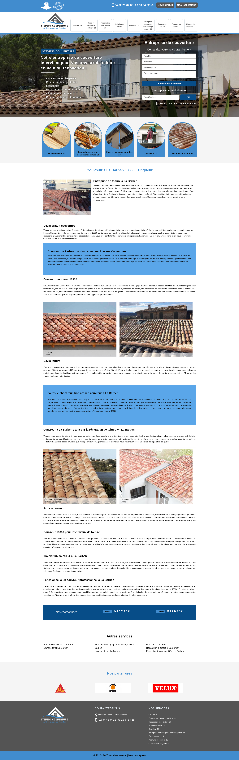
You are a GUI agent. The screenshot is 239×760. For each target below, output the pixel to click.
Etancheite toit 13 (162, 25)
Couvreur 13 (77, 25)
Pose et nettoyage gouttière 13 (91, 25)
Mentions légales (137, 755)
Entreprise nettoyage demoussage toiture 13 (148, 25)
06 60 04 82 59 (144, 5)
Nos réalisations (186, 5)
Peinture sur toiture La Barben (58, 644)
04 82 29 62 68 (124, 5)
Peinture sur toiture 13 (176, 25)
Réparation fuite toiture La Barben (162, 648)
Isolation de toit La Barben (107, 651)
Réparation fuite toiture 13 (105, 25)
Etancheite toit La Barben (55, 648)
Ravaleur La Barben (156, 644)
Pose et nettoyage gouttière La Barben (165, 651)
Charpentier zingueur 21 (191, 25)
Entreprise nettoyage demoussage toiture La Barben (116, 646)
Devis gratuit (165, 5)
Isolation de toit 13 (119, 25)
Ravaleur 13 (134, 25)
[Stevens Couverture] (54, 21)
